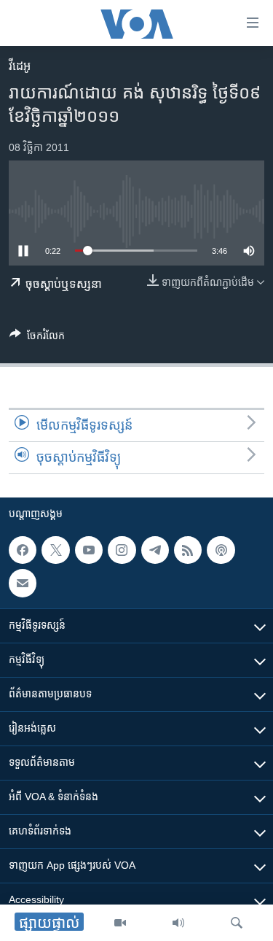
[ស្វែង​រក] (236, 923)
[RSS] (188, 550)
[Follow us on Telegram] (155, 550)
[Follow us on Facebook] (22, 550)
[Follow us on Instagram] (121, 550)
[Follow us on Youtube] (89, 550)
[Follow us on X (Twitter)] (55, 550)
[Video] (120, 923)
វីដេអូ (20, 66)
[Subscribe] (22, 583)
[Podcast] (220, 550)
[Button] (37, 338)
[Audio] (178, 923)
